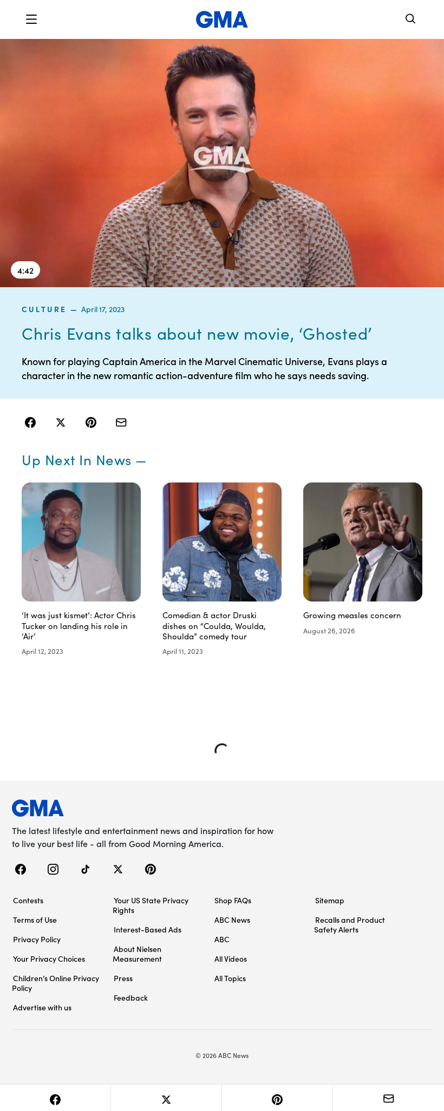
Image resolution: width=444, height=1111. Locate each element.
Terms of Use (35, 919)
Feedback (131, 997)
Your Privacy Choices (49, 958)
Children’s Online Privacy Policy (55, 983)
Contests (28, 900)
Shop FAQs (232, 900)
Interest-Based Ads (147, 929)
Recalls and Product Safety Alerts (349, 924)
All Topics (230, 978)
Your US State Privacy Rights (150, 905)
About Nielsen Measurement (137, 953)
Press (123, 978)
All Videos (230, 958)
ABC (222, 939)
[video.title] (222, 162)
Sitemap (329, 900)
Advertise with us (42, 1007)
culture (44, 308)
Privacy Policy (37, 939)
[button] (31, 19)
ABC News (232, 919)
